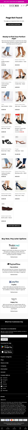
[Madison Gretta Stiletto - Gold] (21, 52)
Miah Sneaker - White (6, 106)
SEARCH (25, 428)
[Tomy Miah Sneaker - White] (7, 97)
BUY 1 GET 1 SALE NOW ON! (14, 1)
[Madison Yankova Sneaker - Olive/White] (7, 164)
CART (20, 428)
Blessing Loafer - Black (20, 173)
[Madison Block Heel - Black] (7, 141)
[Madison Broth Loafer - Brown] (7, 208)
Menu (2, 428)
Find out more (14, 257)
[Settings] (21, 6)
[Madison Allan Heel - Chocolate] (21, 97)
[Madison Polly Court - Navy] (21, 186)
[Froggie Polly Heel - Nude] (21, 141)
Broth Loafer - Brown (6, 217)
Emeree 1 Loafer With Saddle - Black (20, 129)
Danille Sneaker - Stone (5, 62)
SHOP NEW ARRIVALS (14, 225)
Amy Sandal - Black (6, 195)
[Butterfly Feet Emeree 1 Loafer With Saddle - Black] (21, 119)
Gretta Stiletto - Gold (20, 61)
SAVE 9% (17, 114)
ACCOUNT (8, 428)
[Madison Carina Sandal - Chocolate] (7, 75)
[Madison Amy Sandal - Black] (7, 186)
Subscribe (4, 339)
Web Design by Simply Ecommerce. (14, 424)
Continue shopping (14, 24)
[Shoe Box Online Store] (14, 5)
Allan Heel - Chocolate (21, 106)
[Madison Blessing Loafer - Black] (21, 164)
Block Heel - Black (5, 151)
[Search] (4, 5)
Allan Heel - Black (5, 128)
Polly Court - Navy (19, 195)
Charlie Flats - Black (20, 84)
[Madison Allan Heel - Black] (7, 119)
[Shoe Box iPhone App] (7, 352)
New (3, 47)
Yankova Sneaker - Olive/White (6, 173)
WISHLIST (14, 428)
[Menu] (1, 5)
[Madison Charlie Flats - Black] (21, 75)
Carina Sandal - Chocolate (5, 84)
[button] (26, 6)
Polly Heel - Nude (19, 151)
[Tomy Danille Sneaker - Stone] (7, 52)
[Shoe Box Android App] (7, 347)
